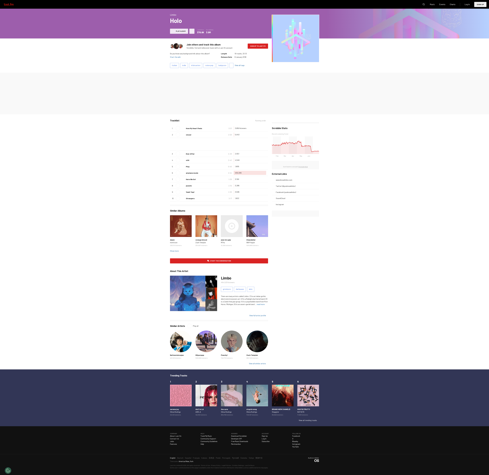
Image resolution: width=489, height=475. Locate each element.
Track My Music (206, 436)
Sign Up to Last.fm (258, 46)
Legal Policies (226, 465)
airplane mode (192, 173)
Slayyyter (275, 412)
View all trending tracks (308, 420)
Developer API (236, 439)
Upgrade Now (303, 167)
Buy (174, 233)
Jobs (172, 441)
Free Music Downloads (239, 441)
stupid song (251, 409)
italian (174, 65)
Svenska (243, 458)
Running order (260, 120)
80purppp (199, 355)
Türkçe (251, 458)
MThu (223, 242)
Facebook (296, 436)
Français (196, 458)
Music (432, 4)
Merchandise (236, 444)
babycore (222, 65)
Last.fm (11, 4)
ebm (250, 289)
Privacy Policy (216, 465)
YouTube (295, 447)
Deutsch (180, 458)
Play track (178, 128)
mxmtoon (173, 242)
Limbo (226, 278)
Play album (181, 31)
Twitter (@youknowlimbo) (285, 186)
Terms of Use (205, 465)
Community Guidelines (209, 441)
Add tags (231, 65)
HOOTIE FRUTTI (303, 409)
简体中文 (259, 458)
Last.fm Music (250, 465)
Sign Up (480, 4)
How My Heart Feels (194, 128)
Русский (235, 458)
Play (187, 166)
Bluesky (295, 441)
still (187, 160)
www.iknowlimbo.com (284, 180)
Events (442, 4)
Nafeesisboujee (177, 355)
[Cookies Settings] (8, 470)
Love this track (183, 128)
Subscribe (265, 441)
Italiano (204, 458)
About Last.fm (175, 436)
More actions (191, 31)
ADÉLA (198, 412)
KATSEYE (300, 412)
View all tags (239, 65)
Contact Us (174, 439)
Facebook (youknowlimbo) (286, 192)
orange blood (201, 240)
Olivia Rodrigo (175, 412)
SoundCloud (280, 198)
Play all (195, 326)
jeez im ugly (226, 240)
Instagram (280, 204)
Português (226, 458)
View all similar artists (257, 363)
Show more (174, 251)
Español (188, 458)
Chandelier (251, 240)
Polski (218, 458)
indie (184, 65)
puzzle (189, 186)
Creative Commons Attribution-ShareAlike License (231, 468)
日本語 (211, 458)
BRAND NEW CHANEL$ (281, 409)
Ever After (190, 154)
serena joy (174, 409)
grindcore (227, 289)
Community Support (208, 439)
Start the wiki (175, 57)
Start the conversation (220, 261)
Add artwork (295, 58)
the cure (224, 409)
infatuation (195, 65)
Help (202, 444)
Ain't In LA (199, 409)
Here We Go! (191, 179)
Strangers (190, 198)
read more (261, 304)
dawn (172, 240)
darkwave (240, 289)
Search (424, 4)
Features (173, 444)
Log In (467, 4)
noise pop (209, 65)
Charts (452, 4)
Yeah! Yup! (190, 192)
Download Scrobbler (239, 436)
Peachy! (224, 355)
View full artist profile (257, 315)
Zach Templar (200, 242)
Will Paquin (250, 242)
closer (188, 135)
